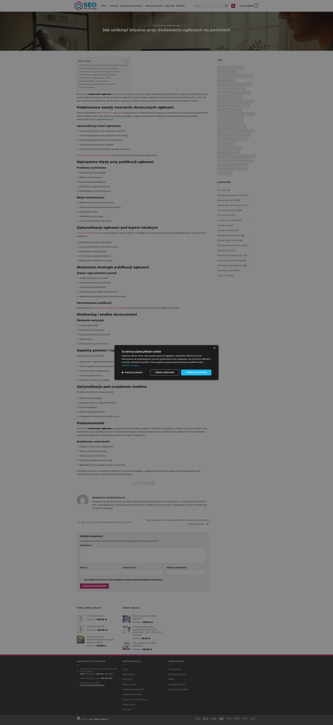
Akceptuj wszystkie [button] (196, 372)
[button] (132, 372)
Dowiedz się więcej (130, 365)
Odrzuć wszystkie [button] (164, 372)
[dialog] (166, 362)
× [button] (214, 348)
